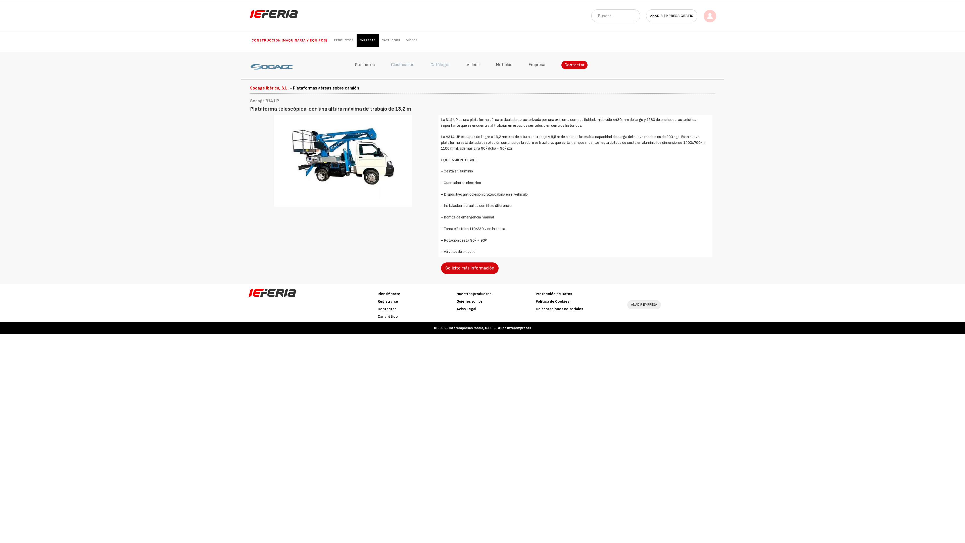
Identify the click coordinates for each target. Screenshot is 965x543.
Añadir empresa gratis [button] (671, 16)
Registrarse (388, 301)
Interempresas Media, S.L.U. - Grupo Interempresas (490, 328)
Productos (344, 40)
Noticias (504, 64)
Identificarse (389, 294)
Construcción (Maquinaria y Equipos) (289, 40)
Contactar (574, 65)
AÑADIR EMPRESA (644, 304)
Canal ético (388, 316)
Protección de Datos (554, 294)
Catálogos (391, 40)
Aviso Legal (466, 309)
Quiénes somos (469, 301)
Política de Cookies (552, 301)
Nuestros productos (474, 294)
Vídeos (412, 40)
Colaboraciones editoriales (559, 309)
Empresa (536, 64)
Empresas (368, 40)
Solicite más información (469, 268)
